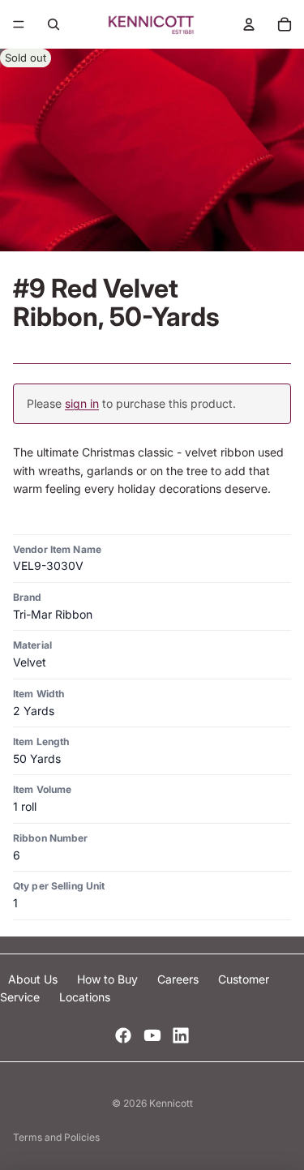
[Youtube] (152, 1035)
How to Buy (109, 979)
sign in (82, 403)
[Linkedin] (181, 1035)
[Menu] (18, 24)
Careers (179, 979)
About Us (34, 979)
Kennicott (171, 1103)
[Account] (249, 24)
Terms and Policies (56, 1137)
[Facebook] (123, 1035)
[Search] (53, 24)
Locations (84, 997)
